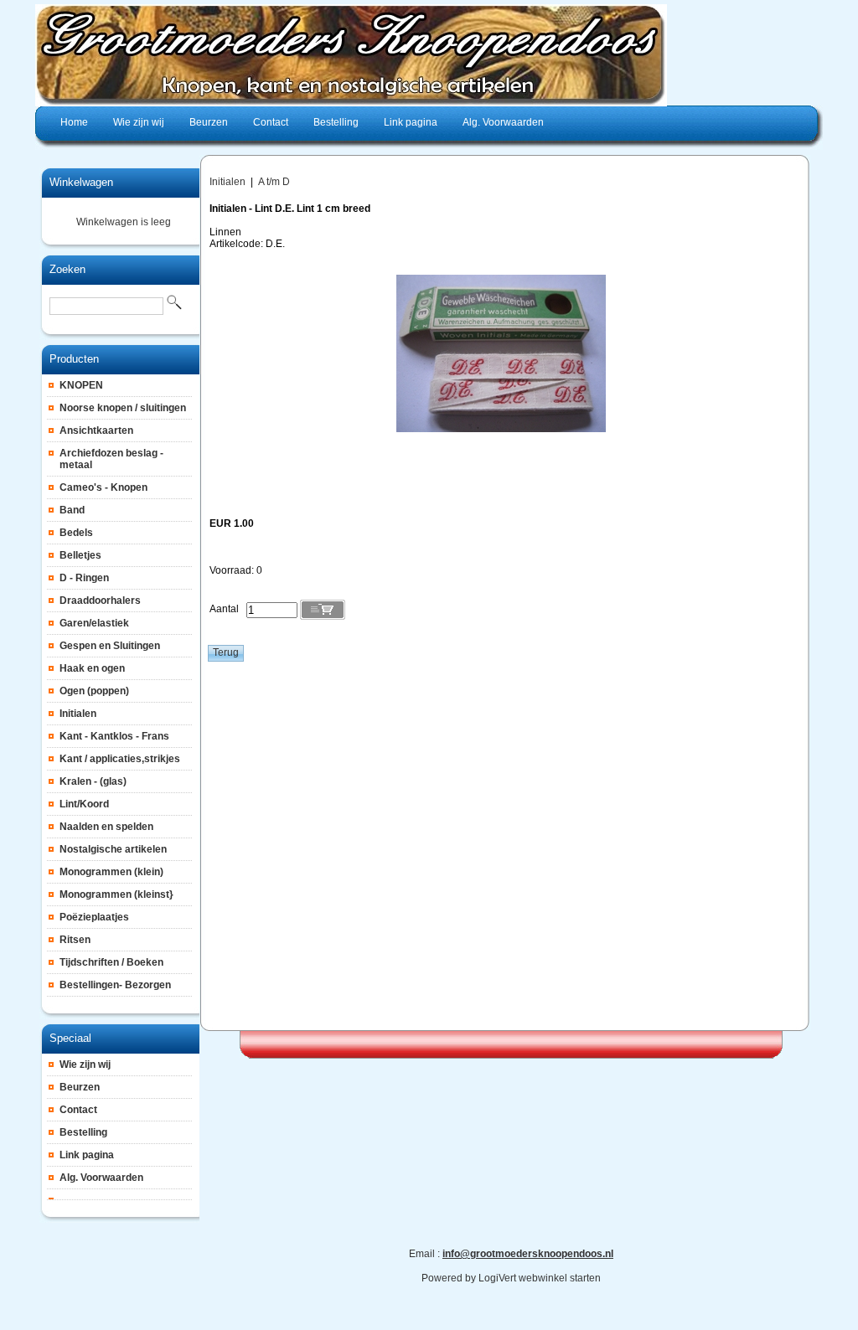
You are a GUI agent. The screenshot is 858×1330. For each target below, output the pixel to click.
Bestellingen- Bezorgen (115, 985)
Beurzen (79, 1087)
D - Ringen (84, 578)
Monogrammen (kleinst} (116, 894)
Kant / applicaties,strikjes (119, 759)
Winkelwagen (81, 182)
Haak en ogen (92, 668)
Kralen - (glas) (93, 781)
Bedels (76, 533)
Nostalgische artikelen (113, 849)
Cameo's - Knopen (103, 487)
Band (72, 510)
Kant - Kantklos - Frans (114, 736)
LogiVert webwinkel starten (539, 1278)
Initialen (77, 713)
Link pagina (86, 1155)
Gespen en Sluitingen (109, 646)
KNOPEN (81, 385)
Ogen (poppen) (94, 691)
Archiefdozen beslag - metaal (111, 459)
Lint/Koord (84, 804)
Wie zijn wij (85, 1064)
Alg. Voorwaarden (101, 1177)
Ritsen (74, 940)
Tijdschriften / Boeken (111, 962)
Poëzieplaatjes (94, 917)
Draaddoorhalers (100, 600)
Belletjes (80, 555)
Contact (78, 1110)
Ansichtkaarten (96, 430)
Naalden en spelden (106, 827)
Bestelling (83, 1132)
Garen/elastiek (94, 623)
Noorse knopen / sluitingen (122, 408)
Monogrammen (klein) (111, 872)
